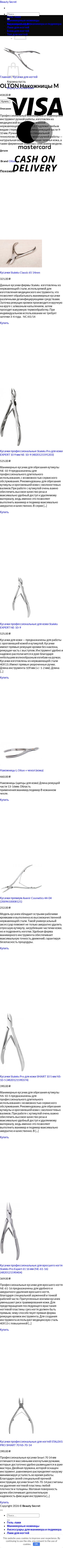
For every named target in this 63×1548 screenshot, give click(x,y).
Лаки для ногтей (18, 1533)
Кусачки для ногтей (25, 76)
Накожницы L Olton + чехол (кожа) (22, 770)
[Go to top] (1, 1510)
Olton (12, 161)
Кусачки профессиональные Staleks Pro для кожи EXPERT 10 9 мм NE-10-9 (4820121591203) (31, 452)
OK (36, 1544)
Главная (5, 76)
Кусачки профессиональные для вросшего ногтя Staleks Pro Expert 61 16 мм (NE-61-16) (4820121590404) (31, 1269)
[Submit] (8, 1520)
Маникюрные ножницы (23, 20)
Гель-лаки (14, 16)
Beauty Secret (8, 1)
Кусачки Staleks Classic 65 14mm (20, 272)
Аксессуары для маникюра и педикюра (34, 23)
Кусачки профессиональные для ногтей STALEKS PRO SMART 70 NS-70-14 (31, 1443)
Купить (5, 101)
